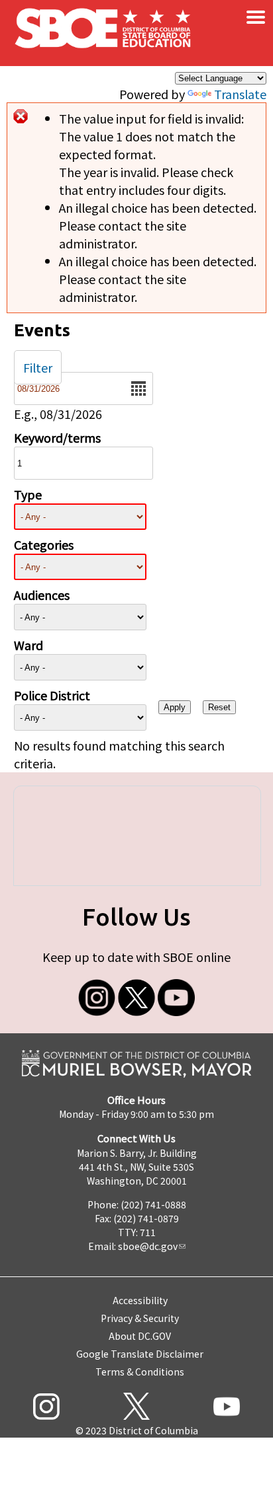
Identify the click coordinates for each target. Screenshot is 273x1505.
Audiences (42, 594)
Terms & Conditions (139, 1371)
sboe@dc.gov (148, 1246)
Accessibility (140, 1300)
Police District (52, 695)
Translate (240, 93)
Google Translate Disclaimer (139, 1353)
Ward (28, 644)
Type (28, 494)
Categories (44, 544)
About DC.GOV (140, 1335)
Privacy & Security (140, 1318)
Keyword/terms (57, 437)
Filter (37, 367)
